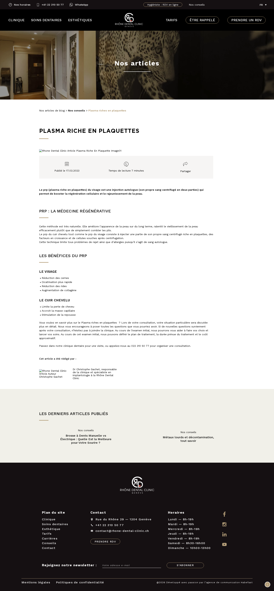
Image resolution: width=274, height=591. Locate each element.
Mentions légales (35, 582)
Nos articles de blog (52, 110)
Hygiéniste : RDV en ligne (162, 4)
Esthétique (51, 529)
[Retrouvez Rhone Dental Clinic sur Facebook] (224, 514)
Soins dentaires (46, 20)
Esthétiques (80, 20)
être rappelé (202, 20)
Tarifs (171, 20)
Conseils (49, 543)
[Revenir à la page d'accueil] (128, 20)
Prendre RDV (105, 541)
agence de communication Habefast (229, 582)
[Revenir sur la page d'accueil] (137, 486)
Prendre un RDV (246, 20)
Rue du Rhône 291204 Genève (123, 519)
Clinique (16, 20)
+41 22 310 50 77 (53, 4)
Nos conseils (197, 4)
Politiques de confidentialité (80, 582)
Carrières (49, 538)
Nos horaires (22, 4)
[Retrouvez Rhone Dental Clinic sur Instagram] (224, 524)
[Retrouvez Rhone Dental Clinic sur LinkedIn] (224, 534)
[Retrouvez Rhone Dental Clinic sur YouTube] (224, 545)
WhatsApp (81, 4)
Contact (48, 548)
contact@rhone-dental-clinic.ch (122, 531)
